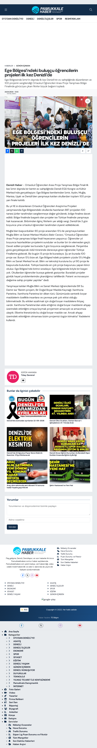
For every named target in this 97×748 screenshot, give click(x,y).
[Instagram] (32, 575)
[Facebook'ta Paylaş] (7, 151)
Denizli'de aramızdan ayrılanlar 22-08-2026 (25, 420)
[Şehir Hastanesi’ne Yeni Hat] (70, 471)
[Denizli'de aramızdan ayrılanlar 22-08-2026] (27, 406)
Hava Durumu (66, 551)
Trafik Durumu (66, 554)
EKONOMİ (11, 588)
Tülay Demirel (28, 375)
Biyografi (13, 708)
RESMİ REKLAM (72, 18)
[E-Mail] (23, 380)
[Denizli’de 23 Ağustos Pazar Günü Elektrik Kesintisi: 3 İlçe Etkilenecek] (27, 439)
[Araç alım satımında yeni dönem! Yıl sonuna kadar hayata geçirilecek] (27, 471)
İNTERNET (18, 686)
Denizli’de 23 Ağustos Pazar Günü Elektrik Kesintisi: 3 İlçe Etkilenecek (24, 454)
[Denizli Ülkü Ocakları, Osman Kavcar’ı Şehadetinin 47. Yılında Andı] (70, 406)
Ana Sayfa (14, 631)
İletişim (12, 718)
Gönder (12, 527)
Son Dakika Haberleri (69, 562)
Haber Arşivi (66, 565)
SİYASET (10, 591)
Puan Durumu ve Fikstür (71, 556)
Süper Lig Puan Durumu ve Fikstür (30, 734)
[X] (27, 575)
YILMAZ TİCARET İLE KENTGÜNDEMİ (31, 679)
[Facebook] (23, 575)
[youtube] (80, 625)
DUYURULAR (19, 673)
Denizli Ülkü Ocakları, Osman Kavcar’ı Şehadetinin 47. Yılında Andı (66, 421)
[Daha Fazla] (22, 151)
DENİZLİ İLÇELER (45, 18)
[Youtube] (37, 575)
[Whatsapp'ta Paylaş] (17, 151)
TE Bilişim (55, 617)
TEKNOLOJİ (19, 676)
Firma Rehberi (16, 699)
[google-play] (48, 599)
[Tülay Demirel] (13, 376)
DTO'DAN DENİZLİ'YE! (12, 18)
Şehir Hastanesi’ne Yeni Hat (61, 485)
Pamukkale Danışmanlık (25, 683)
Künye (12, 715)
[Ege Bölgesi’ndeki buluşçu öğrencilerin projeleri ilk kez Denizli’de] (48, 122)
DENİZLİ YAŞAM (13, 594)
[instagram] (60, 625)
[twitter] (41, 625)
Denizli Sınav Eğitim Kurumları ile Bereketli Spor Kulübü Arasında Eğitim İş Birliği (70, 454)
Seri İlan (13, 702)
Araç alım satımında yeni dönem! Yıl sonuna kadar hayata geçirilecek (25, 486)
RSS (25, 609)
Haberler (9, 66)
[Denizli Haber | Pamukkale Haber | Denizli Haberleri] (48, 9)
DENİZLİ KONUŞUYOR (24, 670)
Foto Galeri (14, 689)
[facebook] (21, 625)
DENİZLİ (30, 18)
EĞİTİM (53, 591)
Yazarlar (13, 695)
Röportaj (13, 705)
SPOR (59, 18)
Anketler (13, 712)
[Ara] (90, 10)
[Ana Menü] (6, 9)
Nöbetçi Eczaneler (68, 548)
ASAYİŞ (53, 583)
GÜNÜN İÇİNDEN (23, 66)
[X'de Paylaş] (12, 151)
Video (12, 692)
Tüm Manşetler (67, 559)
